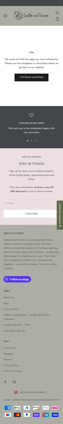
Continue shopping (31, 77)
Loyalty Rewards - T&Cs (17, 324)
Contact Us (10, 348)
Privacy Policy (11, 365)
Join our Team (11, 309)
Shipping (8, 353)
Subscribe (31, 213)
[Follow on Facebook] (5, 382)
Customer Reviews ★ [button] (60, 215)
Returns (8, 359)
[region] (31, 124)
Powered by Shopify (47, 400)
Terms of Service (13, 371)
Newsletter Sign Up (14, 330)
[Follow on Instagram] (14, 382)
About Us (9, 297)
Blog (6, 303)
